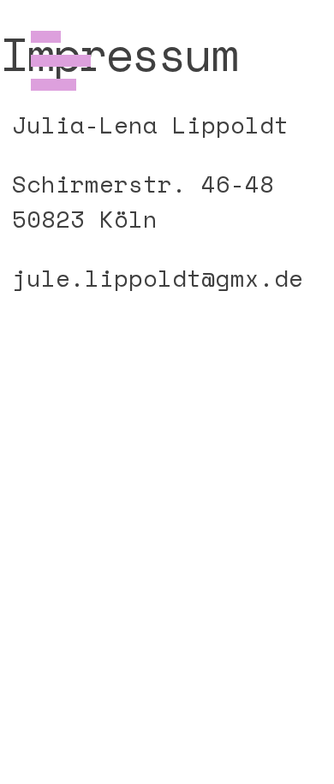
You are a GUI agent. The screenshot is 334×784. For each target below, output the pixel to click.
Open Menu (61, 61)
